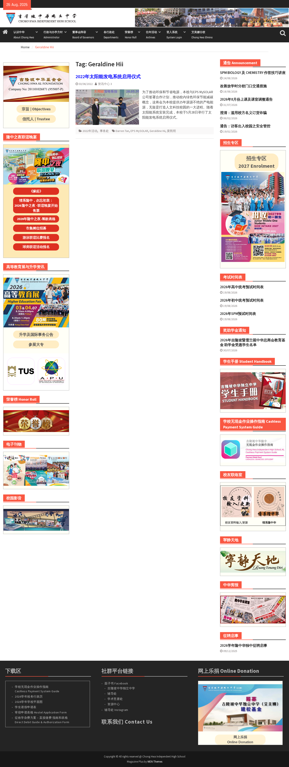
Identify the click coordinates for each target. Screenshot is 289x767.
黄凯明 (171, 131)
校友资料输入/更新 (236, 522)
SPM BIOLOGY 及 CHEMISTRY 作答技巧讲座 (253, 72)
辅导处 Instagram (116, 710)
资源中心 (113, 704)
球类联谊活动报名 (36, 247)
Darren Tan (122, 131)
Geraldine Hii (157, 131)
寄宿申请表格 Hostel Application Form (41, 712)
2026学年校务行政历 (29, 696)
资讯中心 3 (105, 84)
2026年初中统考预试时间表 (242, 300)
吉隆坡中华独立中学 (121, 688)
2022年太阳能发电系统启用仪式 (108, 76)
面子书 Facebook (116, 683)
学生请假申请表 (25, 707)
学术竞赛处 (115, 699)
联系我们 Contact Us (127, 721)
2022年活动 (90, 131)
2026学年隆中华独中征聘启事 (243, 645)
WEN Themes (154, 761)
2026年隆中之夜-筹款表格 (36, 219)
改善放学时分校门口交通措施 (243, 86)
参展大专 (36, 344)
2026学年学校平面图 (29, 702)
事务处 (104, 131)
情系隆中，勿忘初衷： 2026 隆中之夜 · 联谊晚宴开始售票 (36, 205)
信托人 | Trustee (36, 118)
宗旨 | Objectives (36, 109)
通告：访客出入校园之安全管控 (245, 126)
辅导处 (112, 693)
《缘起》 (36, 191)
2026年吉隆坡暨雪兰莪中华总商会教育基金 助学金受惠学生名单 (252, 342)
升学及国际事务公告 (36, 334)
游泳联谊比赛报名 (36, 237)
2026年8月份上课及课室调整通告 (246, 99)
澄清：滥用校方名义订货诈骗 (243, 112)
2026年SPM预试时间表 (238, 313)
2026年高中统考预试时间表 (242, 287)
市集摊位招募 (36, 228)
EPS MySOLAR (139, 131)
